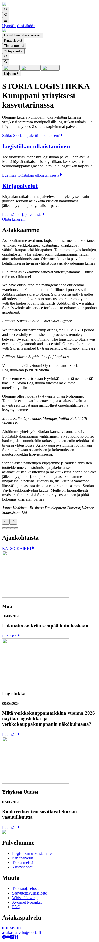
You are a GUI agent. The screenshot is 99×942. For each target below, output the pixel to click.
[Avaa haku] (5, 9)
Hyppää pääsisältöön (18, 25)
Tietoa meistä (14, 46)
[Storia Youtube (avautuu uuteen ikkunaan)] (8, 937)
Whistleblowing (25, 898)
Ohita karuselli (13, 219)
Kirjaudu (10, 74)
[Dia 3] (12, 528)
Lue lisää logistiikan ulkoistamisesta (30, 175)
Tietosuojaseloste (25, 888)
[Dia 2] (8, 528)
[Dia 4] (16, 528)
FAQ (16, 907)
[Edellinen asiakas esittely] (5, 521)
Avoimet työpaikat (27, 902)
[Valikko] (5, 20)
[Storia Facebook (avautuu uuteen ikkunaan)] (4, 937)
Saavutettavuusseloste (29, 893)
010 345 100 (12, 928)
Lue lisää (9, 636)
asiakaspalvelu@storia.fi (21, 932)
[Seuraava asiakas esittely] (13, 521)
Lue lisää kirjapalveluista (22, 214)
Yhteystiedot (13, 51)
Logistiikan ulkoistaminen (22, 35)
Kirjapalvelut (13, 40)
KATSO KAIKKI (16, 548)
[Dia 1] (4, 528)
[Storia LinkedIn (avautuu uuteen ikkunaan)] (12, 937)
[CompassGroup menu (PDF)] (16, 937)
